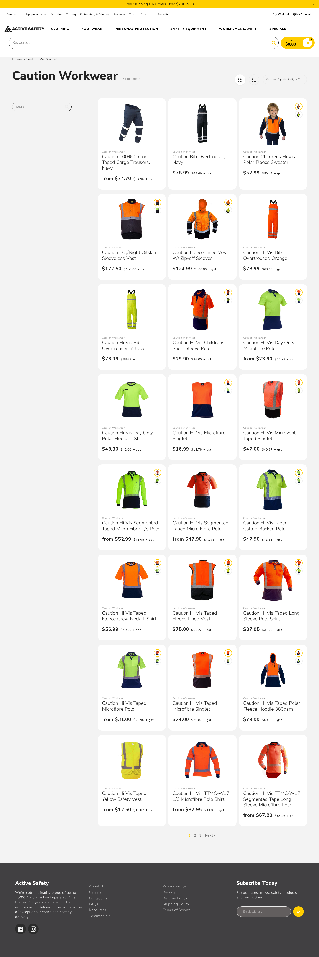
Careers (95, 892)
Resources (97, 910)
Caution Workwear (41, 59)
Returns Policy (175, 898)
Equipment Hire (36, 14)
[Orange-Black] (298, 382)
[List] (254, 79)
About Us (147, 14)
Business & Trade (124, 14)
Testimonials (100, 916)
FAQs (93, 904)
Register (170, 892)
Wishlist (283, 14)
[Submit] (298, 911)
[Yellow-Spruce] (298, 480)
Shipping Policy (176, 904)
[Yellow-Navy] (298, 114)
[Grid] (240, 79)
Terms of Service (177, 910)
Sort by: (271, 79)
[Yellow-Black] (298, 390)
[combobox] (41, 107)
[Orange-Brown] (157, 202)
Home (17, 59)
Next (209, 835)
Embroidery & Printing (94, 14)
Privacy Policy (174, 886)
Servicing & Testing (63, 14)
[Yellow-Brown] (157, 210)
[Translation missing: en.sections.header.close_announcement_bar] (313, 4)
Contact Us (14, 14)
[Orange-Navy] (298, 106)
